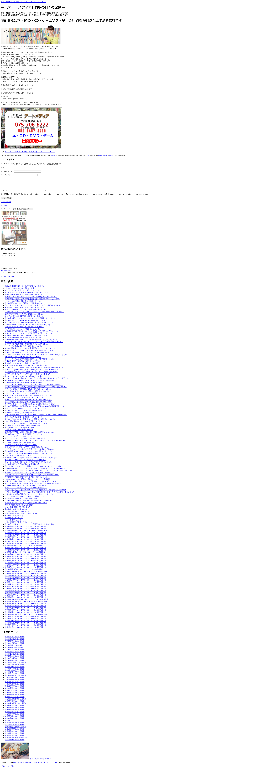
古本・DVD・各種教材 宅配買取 (16, 152)
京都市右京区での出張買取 (14, 649)
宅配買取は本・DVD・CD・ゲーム (42, 152)
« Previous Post (6, 202)
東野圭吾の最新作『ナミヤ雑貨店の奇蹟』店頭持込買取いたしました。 (31, 404)
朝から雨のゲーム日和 (13, 520)
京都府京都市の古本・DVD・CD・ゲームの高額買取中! (25, 610)
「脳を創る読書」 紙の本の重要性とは (19, 430)
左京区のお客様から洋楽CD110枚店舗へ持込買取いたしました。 (28, 389)
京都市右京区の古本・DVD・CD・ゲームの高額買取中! (25, 550)
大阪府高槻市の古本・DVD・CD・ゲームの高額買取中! (25, 554)
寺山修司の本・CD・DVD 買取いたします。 (21, 445)
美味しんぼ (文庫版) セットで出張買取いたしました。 (24, 294)
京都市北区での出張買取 (14, 645)
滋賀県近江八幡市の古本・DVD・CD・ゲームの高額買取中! (27, 599)
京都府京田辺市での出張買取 (15, 662)
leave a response (102, 155)
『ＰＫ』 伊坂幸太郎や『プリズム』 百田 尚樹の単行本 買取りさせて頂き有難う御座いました (40, 492)
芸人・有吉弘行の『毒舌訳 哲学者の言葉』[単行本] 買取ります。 (28, 402)
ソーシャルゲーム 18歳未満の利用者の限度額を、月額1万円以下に (29, 453)
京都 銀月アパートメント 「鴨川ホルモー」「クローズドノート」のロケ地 (33, 466)
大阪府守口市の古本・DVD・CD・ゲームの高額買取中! (25, 588)
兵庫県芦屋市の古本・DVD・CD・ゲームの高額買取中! (25, 608)
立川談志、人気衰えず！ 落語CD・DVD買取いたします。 (26, 363)
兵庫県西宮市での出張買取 (14, 686)
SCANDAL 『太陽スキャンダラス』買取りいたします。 (25, 307)
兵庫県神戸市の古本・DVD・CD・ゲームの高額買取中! (25, 543)
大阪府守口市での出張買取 (14, 697)
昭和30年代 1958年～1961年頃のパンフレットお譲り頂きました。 (29, 365)
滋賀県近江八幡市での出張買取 (16, 737)
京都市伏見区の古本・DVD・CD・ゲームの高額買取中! (25, 606)
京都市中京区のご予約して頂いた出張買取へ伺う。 (23, 464)
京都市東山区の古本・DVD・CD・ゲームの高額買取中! (25, 623)
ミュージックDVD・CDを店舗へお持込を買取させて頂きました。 (29, 462)
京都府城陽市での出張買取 (14, 671)
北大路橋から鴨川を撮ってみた (16, 509)
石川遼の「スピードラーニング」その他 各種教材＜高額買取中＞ (29, 473)
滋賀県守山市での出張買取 (14, 725)
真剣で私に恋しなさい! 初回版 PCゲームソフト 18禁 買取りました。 (30, 322)
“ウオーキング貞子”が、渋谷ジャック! (19, 436)
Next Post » (4, 205)
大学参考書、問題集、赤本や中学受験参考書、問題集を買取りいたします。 (32, 299)
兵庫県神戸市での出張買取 (14, 682)
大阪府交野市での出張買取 (14, 688)
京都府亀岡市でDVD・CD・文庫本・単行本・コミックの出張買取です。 (31, 372)
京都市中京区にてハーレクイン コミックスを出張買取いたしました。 (30, 318)
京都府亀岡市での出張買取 (14, 660)
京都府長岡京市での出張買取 (15, 675)
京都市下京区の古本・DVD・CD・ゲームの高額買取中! (25, 618)
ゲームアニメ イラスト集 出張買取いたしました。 (24, 434)
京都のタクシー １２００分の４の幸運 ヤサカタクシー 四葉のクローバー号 (33, 483)
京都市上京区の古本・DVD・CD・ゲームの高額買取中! (25, 578)
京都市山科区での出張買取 (14, 652)
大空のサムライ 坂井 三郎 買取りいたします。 (23, 290)
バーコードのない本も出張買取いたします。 (21, 288)
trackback (111, 155)
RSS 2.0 (88, 155)
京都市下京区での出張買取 (14, 639)
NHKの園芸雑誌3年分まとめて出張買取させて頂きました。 (27, 421)
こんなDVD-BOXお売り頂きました (18, 507)
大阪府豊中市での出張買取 (14, 714)
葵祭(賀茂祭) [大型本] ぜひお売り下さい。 (20, 427)
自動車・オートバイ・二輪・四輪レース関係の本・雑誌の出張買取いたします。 (34, 312)
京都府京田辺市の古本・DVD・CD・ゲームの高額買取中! (26, 531)
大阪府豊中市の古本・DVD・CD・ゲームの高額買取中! (25, 526)
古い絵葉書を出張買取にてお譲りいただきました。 (23, 337)
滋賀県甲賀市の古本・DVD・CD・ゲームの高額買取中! (25, 603)
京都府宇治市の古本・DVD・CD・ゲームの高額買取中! (25, 533)
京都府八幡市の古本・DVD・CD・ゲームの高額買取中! (25, 621)
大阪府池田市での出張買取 (14, 707)
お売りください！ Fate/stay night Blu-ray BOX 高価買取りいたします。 (31, 350)
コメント (4, 190)
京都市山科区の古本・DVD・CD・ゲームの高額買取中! (25, 616)
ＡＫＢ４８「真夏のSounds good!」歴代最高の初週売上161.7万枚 (28, 395)
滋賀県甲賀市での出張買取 (14, 733)
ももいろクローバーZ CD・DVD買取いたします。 (24, 376)
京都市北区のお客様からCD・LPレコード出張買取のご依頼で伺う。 (30, 451)
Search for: (4, 209)
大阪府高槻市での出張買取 (14, 718)
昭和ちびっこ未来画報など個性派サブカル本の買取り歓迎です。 (28, 400)
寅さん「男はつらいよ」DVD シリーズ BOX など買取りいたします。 (30, 419)
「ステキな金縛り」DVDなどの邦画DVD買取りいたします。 (27, 391)
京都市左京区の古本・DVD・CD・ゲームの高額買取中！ (26, 537)
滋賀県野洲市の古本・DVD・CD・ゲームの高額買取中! (25, 586)
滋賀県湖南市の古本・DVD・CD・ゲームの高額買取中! (25, 576)
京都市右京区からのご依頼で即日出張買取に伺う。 (23, 425)
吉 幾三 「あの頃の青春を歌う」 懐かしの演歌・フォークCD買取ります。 (33, 370)
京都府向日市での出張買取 (14, 669)
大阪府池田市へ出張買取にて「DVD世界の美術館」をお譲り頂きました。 (32, 340)
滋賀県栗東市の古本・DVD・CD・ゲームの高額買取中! (25, 584)
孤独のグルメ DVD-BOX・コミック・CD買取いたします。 (26, 408)
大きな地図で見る (6, 270)
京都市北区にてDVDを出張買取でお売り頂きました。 (24, 303)
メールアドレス (7, 171)
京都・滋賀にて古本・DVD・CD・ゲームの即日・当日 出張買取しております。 (34, 305)
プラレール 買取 (7, 766)
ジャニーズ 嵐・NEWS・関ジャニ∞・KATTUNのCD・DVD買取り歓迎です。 (34, 385)
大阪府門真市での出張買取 (14, 716)
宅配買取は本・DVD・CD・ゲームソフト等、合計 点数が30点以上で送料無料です (35, 468)
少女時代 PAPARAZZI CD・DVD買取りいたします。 (24, 327)
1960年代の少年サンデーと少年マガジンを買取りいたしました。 (28, 374)
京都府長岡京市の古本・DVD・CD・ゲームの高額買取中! (26, 614)
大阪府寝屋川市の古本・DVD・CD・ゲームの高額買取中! (26, 571)
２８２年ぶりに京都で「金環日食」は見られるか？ (23, 417)
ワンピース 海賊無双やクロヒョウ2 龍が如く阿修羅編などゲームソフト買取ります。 (36, 387)
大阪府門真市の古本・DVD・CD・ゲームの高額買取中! (25, 561)
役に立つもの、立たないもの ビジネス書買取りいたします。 (28, 423)
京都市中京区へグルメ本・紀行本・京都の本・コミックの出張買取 (29, 380)
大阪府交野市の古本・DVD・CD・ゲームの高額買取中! (25, 548)
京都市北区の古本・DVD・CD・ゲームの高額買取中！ (25, 546)
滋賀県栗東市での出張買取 (14, 729)
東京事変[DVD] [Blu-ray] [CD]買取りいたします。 (23, 329)
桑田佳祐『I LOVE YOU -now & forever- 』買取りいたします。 (27, 292)
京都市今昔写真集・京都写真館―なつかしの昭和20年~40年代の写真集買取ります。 (35, 406)
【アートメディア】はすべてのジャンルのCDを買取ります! (27, 485)
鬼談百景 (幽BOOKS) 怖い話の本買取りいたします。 (25, 286)
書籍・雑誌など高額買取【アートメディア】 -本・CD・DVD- (23, 2)
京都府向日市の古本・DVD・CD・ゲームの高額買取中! (25, 625)
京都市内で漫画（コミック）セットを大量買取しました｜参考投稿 (29, 524)
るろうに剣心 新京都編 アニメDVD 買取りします (24, 496)
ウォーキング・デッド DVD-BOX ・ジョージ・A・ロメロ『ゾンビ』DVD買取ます (35, 440)
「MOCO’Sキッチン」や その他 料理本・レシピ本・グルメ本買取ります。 (32, 475)
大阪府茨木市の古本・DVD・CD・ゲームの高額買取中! (25, 580)
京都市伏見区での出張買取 (14, 643)
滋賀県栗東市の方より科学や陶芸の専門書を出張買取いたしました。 (30, 432)
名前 (3, 167)
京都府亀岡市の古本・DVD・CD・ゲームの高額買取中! (25, 612)
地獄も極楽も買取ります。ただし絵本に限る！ (22, 498)
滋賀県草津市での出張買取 (14, 735)
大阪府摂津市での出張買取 (14, 701)
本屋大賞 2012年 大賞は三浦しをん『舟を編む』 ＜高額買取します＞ (30, 481)
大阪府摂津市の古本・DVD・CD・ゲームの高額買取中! (25, 556)
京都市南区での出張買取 (14, 647)
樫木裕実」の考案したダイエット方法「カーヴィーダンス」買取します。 (32, 458)
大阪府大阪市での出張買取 (14, 695)
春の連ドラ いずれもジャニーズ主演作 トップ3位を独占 (25, 460)
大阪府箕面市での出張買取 (14, 710)
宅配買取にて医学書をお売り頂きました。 (20, 412)
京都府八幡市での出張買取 (14, 667)
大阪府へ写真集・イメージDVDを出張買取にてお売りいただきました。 (31, 348)
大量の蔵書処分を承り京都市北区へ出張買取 (21, 513)
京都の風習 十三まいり (14, 518)
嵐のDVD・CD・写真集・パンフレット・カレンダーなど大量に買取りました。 (34, 342)
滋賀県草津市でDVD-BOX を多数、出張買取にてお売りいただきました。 (32, 331)
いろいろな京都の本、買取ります (17, 511)
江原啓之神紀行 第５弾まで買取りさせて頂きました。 (25, 361)
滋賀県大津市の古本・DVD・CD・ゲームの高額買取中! (25, 593)
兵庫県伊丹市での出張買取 (14, 677)
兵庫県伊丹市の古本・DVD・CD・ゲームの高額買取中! (25, 627)
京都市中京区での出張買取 (14, 641)
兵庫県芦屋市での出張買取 (14, 684)
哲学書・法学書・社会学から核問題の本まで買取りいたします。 (28, 324)
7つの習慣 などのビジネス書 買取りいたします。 (23, 357)
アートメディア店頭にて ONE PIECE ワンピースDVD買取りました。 (30, 359)
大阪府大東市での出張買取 (14, 692)
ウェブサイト (6, 175)
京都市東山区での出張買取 (14, 656)
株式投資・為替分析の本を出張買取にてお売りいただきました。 (28, 335)
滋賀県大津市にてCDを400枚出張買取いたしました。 (24, 314)
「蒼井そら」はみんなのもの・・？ (18, 455)
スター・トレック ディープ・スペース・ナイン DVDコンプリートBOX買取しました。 (36, 355)
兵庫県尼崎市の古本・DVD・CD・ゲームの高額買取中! (25, 539)
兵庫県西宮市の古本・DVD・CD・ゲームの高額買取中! (25, 558)
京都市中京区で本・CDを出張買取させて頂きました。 (25, 397)
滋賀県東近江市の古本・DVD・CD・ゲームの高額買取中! (26, 601)
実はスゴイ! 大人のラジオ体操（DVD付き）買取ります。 (26, 438)
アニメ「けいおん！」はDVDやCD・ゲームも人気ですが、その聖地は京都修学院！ (35, 490)
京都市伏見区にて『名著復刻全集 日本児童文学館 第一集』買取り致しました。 (35, 367)
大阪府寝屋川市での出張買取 (15, 699)
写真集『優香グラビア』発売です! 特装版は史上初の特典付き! (28, 500)
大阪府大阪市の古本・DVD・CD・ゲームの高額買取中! (25, 528)
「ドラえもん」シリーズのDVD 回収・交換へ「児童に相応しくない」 (30, 449)
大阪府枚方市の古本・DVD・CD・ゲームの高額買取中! (25, 582)
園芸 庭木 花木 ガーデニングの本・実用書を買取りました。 (27, 447)
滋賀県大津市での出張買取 (14, 722)
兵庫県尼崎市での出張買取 (14, 680)
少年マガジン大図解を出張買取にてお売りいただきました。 (27, 344)
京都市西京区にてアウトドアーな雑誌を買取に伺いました (26, 503)
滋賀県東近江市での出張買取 (15, 727)
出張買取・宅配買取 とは (14, 515)
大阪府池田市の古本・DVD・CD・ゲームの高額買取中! (25, 597)
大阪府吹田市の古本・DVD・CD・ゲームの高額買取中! (25, 595)
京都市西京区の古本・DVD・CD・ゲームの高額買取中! (25, 541)
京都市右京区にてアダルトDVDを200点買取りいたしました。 (27, 320)
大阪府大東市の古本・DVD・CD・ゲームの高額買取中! (25, 573)
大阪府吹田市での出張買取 (14, 690)
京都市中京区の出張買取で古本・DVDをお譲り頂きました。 (27, 477)
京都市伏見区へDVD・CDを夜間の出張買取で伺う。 (24, 410)
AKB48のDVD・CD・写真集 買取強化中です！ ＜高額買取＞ (28, 479)
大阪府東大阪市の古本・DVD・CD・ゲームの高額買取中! (26, 552)
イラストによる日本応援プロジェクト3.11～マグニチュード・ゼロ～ (30, 494)
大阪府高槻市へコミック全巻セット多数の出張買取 (23, 382)
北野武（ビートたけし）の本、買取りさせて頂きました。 (26, 309)
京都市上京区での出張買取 (14, 637)
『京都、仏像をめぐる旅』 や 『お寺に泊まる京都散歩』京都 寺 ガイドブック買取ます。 (37, 378)
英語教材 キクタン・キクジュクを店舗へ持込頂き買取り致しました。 (31, 297)
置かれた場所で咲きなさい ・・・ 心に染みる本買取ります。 (28, 352)
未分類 (53, 155)
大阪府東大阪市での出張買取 (15, 703)
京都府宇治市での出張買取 (14, 673)
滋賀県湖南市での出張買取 (14, 731)
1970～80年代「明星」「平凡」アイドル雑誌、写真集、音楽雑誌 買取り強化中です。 (36, 415)
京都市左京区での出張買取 (14, 654)
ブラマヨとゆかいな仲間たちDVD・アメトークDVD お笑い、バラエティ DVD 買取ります (39, 470)
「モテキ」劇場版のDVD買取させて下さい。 (21, 443)
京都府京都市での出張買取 (14, 664)
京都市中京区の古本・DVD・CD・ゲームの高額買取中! (25, 535)
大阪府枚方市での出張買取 (14, 705)
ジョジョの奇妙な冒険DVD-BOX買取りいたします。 (24, 316)
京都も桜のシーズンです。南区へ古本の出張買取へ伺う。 (26, 488)
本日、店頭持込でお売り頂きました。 (19, 522)
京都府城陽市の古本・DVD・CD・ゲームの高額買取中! (25, 563)
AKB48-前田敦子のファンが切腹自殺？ (19, 505)
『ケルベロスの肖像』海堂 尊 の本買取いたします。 (24, 301)
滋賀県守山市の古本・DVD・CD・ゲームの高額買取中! (25, 567)
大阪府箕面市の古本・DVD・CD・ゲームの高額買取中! (25, 565)
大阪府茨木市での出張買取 (14, 712)
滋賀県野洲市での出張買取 (14, 740)
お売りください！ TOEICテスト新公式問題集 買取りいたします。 (29, 333)
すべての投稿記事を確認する (40, 758)
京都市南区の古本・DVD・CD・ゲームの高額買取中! (24, 569)
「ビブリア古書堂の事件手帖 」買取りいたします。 (24, 346)
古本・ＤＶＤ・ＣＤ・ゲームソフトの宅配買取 (22, 393)
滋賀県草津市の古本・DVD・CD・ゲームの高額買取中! (25, 591)
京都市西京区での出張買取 (14, 658)
